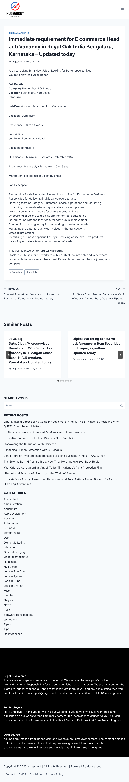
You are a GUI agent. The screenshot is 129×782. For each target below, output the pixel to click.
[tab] (58, 381)
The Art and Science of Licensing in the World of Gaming (40, 473)
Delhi (7, 537)
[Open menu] (122, 9)
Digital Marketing (19, 33)
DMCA (23, 774)
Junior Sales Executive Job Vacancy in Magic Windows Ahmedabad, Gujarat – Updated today (97, 296)
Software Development (18, 614)
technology (11, 619)
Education (10, 547)
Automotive (11, 523)
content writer (12, 532)
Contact (10, 774)
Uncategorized (13, 633)
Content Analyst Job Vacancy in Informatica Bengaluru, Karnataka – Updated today (31, 294)
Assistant (10, 518)
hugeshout (17, 61)
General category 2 (16, 556)
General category (14, 552)
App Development (15, 513)
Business (9, 528)
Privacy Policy (54, 774)
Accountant (11, 499)
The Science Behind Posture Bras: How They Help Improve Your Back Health (52, 461)
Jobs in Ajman (13, 576)
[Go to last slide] (8, 355)
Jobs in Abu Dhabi (15, 571)
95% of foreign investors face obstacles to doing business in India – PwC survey (54, 455)
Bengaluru (16, 272)
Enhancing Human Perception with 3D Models (33, 450)
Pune (7, 609)
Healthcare (11, 566)
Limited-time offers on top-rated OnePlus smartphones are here (44, 432)
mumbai (9, 595)
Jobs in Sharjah (13, 585)
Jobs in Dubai (12, 580)
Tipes (7, 624)
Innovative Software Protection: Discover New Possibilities (40, 438)
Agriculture (10, 508)
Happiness (10, 561)
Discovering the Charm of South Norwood (30, 444)
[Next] (120, 355)
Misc (7, 590)
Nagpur (8, 600)
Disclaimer (36, 774)
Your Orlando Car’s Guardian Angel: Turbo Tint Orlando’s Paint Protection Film (53, 467)
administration (13, 504)
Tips (6, 629)
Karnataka (32, 272)
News (7, 605)
